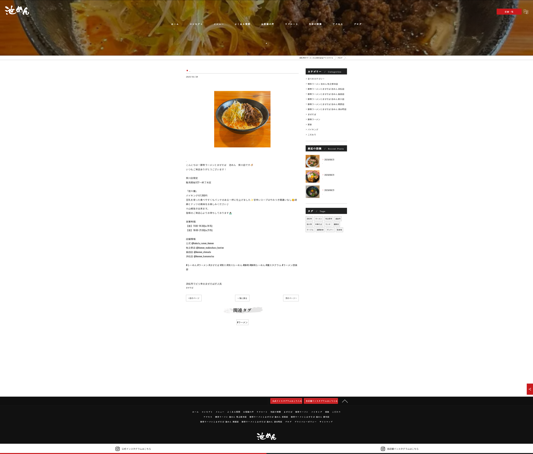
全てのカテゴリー (316, 78)
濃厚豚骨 (320, 230)
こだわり (312, 134)
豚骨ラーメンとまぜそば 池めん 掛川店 (326, 99)
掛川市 (309, 224)
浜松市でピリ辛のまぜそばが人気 (204, 283)
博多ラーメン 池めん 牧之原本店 (323, 83)
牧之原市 (328, 218)
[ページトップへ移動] (345, 401)
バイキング (313, 129)
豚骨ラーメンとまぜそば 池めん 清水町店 (327, 109)
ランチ (327, 224)
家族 (310, 124)
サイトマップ (326, 421)
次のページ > (290, 298)
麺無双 (336, 224)
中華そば (318, 224)
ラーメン (318, 218)
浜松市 (309, 218)
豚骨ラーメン (314, 119)
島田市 (338, 218)
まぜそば (189, 287)
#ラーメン (242, 322)
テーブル (310, 230)
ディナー (330, 230)
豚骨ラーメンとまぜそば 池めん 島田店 (326, 94)
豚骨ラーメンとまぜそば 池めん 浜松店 (326, 88)
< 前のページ (193, 298)
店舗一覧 (509, 11)
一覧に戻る (242, 298)
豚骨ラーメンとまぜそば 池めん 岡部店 (326, 104)
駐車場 (339, 230)
